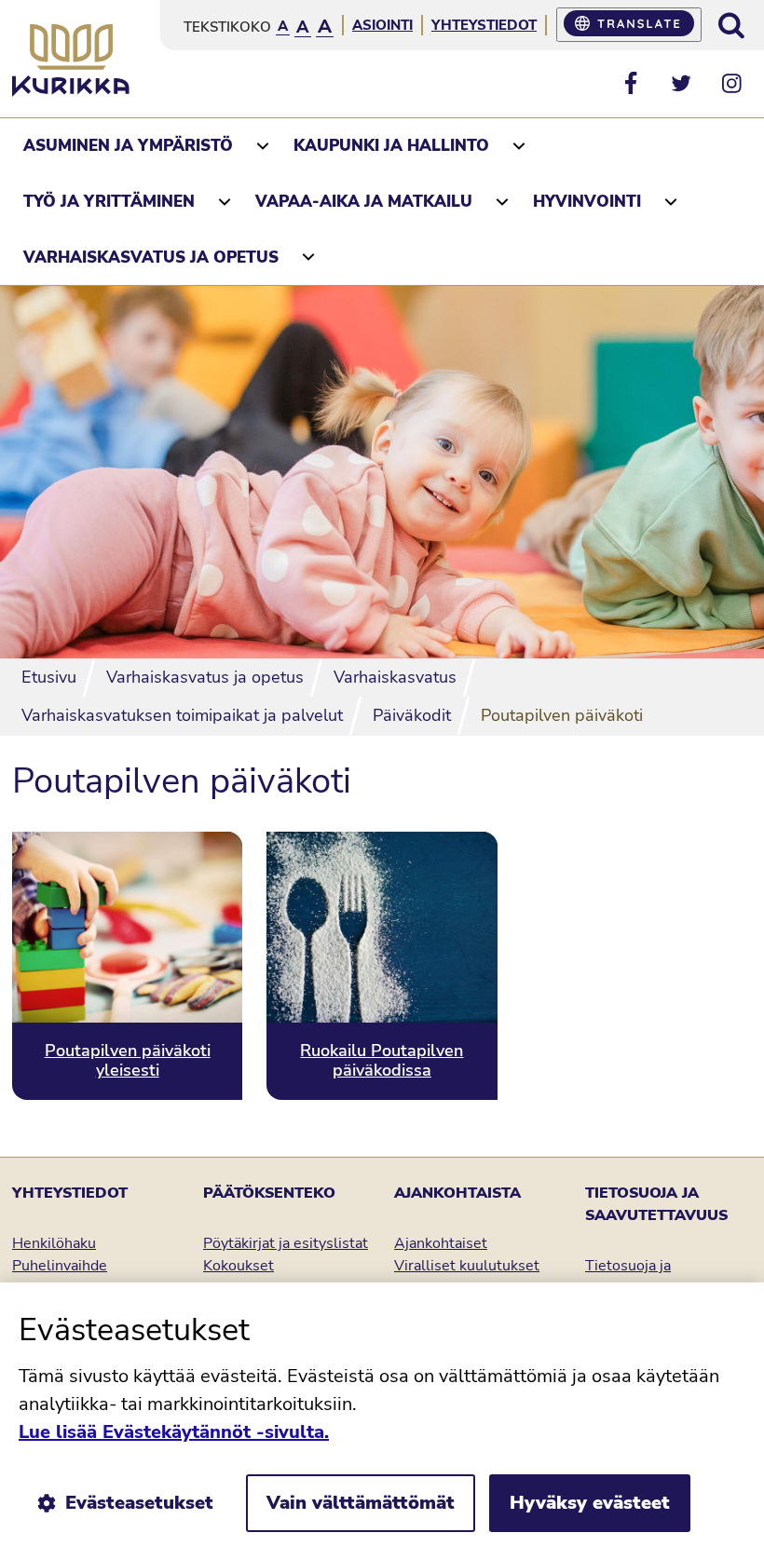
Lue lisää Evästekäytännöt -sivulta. (174, 1432)
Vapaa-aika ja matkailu (363, 201)
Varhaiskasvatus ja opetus (151, 257)
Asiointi (382, 25)
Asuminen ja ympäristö (128, 145)
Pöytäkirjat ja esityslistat (285, 1243)
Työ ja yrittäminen (109, 201)
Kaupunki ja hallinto (391, 145)
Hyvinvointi (587, 201)
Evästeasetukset (139, 1502)
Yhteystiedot (484, 25)
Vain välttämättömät (360, 1502)
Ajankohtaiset (440, 1243)
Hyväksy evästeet (590, 1502)
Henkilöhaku (54, 1243)
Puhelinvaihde (59, 1265)
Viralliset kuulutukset (466, 1265)
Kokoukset (238, 1265)
